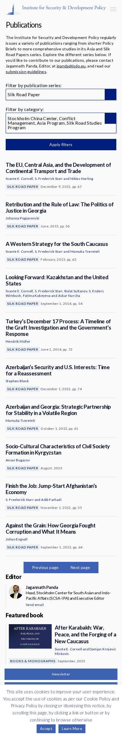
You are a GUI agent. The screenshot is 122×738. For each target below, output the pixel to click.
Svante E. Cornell (19, 178)
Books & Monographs (32, 661)
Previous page (45, 567)
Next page (80, 567)
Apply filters (60, 144)
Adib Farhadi (51, 500)
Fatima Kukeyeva (37, 295)
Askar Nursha (69, 295)
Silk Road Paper (22, 186)
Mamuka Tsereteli (85, 251)
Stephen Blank (17, 381)
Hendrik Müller (18, 341)
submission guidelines (26, 71)
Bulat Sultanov (75, 291)
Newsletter (61, 674)
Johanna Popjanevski (22, 218)
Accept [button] (46, 728)
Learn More (72, 728)
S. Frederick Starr (49, 178)
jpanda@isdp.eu (71, 65)
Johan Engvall (17, 539)
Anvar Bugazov (18, 460)
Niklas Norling (81, 178)
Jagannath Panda (42, 587)
